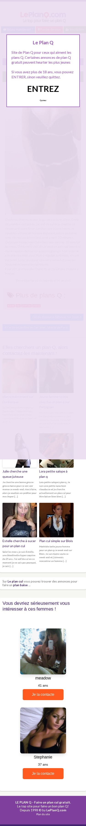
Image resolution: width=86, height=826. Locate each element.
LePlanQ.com (56, 810)
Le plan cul (15, 581)
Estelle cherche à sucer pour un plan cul (19, 543)
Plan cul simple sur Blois (56, 541)
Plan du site (43, 814)
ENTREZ (43, 89)
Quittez (43, 100)
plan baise (20, 585)
